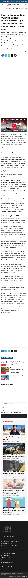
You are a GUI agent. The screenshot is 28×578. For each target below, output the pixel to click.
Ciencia (3, 12)
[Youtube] (12, 567)
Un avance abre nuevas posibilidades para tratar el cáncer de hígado (18, 363)
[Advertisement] (14, 73)
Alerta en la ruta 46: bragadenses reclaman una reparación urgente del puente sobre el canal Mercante (13, 473)
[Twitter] (5, 55)
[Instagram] (5, 567)
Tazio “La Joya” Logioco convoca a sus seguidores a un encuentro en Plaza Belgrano (12, 437)
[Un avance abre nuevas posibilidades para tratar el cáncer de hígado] (5, 363)
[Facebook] (2, 55)
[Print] (15, 55)
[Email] (12, 55)
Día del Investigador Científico (17, 376)
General (4, 441)
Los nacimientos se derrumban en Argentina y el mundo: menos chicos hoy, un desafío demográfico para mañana (13, 492)
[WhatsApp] (9, 55)
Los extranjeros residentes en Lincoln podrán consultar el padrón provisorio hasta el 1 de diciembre (13, 510)
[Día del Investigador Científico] (5, 377)
